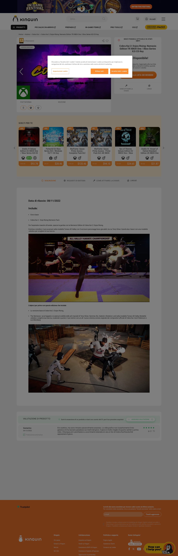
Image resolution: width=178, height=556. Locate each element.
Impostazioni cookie (60, 71)
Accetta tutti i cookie (119, 71)
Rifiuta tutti (99, 71)
